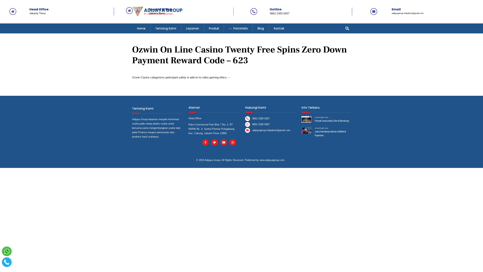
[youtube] (224, 142)
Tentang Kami (165, 28)
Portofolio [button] (240, 28)
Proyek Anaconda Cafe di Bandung (332, 120)
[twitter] (214, 142)
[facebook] (205, 142)
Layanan (192, 28)
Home (141, 28)
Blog (261, 28)
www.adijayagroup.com (272, 160)
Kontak (279, 28)
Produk (214, 28)
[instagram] (233, 142)
